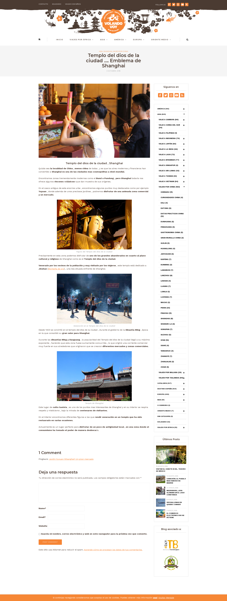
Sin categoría (165, 416)
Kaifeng (166, 259)
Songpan (166, 329)
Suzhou (166, 335)
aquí (155, 598)
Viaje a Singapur (168, 165)
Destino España (167, 389)
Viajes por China (120, 51)
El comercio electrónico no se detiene (175, 515)
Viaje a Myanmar (169, 160)
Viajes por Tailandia (171, 378)
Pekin (165, 308)
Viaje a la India (168, 149)
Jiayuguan (167, 254)
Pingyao (166, 313)
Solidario (56, 4)
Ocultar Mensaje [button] (166, 598)
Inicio (59, 40)
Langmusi (167, 270)
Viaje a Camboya (169, 120)
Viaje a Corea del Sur (169, 126)
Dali (164, 203)
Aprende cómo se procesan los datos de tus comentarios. (113, 549)
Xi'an (165, 340)
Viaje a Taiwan (168, 176)
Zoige (165, 367)
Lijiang (166, 286)
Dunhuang (167, 222)
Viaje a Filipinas (168, 133)
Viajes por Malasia (170, 372)
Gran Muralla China (172, 238)
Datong (166, 208)
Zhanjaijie (167, 362)
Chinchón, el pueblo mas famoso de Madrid (176, 481)
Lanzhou (166, 275)
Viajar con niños (73, 4)
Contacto (43, 4)
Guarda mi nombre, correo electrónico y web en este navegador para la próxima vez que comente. (94, 534)
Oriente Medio (159, 40)
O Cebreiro (163, 405)
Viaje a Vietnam (168, 181)
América (119, 40)
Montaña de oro (56, 269)
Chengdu (167, 192)
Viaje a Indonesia (169, 138)
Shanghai (108, 51)
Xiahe (165, 345)
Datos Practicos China (172, 215)
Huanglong (168, 249)
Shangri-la (168, 324)
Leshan (166, 281)
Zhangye (166, 356)
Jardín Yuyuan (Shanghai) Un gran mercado (71, 459)
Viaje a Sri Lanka (169, 171)
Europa (137, 40)
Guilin (165, 243)
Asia (102, 40)
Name (42, 508)
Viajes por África (80, 40)
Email (42, 517)
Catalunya (164, 383)
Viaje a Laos (167, 155)
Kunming (166, 265)
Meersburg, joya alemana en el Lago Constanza (176, 493)
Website (43, 526)
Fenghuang (168, 227)
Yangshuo (167, 351)
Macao (165, 302)
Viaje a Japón (167, 144)
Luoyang (166, 297)
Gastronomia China (172, 232)
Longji (165, 292)
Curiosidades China (172, 197)
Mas (160, 400)
